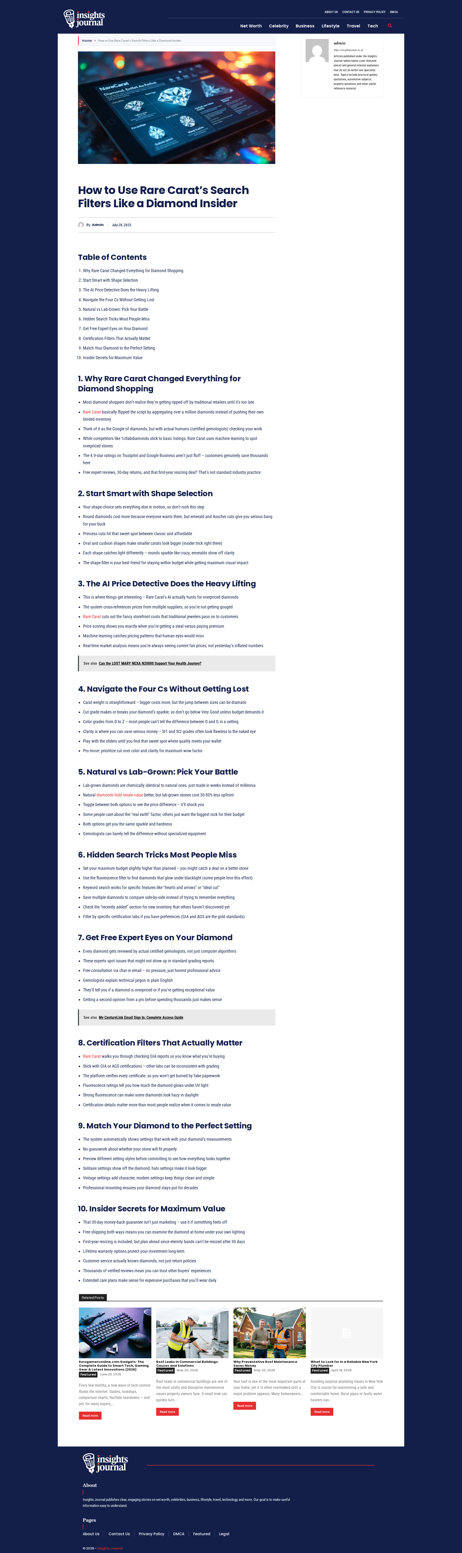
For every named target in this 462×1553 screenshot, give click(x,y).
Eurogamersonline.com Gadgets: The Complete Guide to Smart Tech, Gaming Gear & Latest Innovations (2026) (114, 1365)
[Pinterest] (259, 225)
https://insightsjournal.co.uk (348, 50)
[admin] (82, 225)
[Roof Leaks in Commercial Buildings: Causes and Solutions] (192, 1333)
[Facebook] (237, 225)
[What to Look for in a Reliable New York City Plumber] (347, 1333)
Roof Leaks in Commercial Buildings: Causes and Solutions (187, 1363)
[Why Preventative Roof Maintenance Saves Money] (269, 1333)
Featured (88, 1374)
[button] (390, 26)
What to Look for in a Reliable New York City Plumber (344, 1363)
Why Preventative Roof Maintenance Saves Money (265, 1363)
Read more (90, 1415)
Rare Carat (92, 411)
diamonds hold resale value (119, 794)
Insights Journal (110, 1548)
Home (87, 40)
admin (98, 225)
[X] (248, 225)
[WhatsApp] (270, 225)
